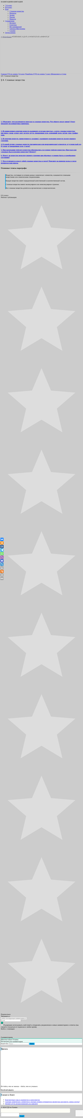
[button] (12, 2)
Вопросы (13, 13)
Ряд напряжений (16, 27)
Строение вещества (17, 11)
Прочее (12, 17)
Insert (22, 1116)
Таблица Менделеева (17, 29)
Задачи (12, 15)
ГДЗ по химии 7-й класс (16, 74)
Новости (13, 19)
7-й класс (8, 5)
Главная (4, 74)
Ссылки (12, 31)
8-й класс (8, 7)
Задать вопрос (10, 33)
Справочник (9, 21)
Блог (7, 9)
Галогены (13, 25)
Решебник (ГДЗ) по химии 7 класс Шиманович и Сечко (45, 74)
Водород (13, 23)
